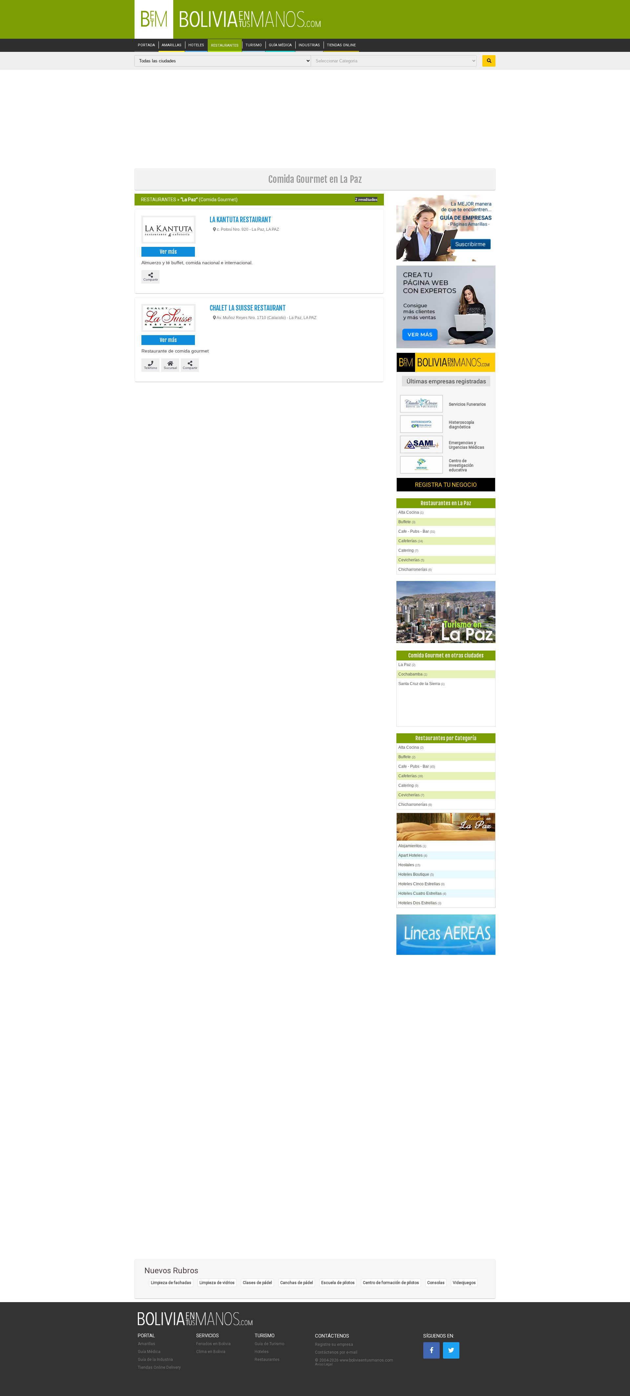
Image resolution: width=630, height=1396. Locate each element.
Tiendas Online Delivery (159, 1367)
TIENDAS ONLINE (341, 45)
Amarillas (146, 1344)
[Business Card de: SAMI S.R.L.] (446, 452)
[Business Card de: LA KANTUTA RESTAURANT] (168, 230)
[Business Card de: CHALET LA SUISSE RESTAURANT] (168, 318)
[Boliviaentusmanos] (154, 25)
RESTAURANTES (225, 45)
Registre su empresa (334, 1344)
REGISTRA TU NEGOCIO (446, 484)
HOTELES (196, 45)
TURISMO (253, 45)
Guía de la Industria (155, 1359)
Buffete (406, 522)
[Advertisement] (315, 119)
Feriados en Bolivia (213, 1344)
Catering (408, 550)
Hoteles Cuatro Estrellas (422, 893)
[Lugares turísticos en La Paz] (445, 612)
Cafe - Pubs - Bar (416, 531)
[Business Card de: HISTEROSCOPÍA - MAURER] (446, 431)
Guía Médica (149, 1351)
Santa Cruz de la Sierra (421, 683)
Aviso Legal (324, 1364)
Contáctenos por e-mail (336, 1352)
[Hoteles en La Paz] (446, 827)
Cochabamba (412, 674)
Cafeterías (410, 541)
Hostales (409, 865)
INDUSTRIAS (309, 45)
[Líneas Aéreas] (445, 935)
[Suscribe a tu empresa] (445, 228)
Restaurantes (267, 1359)
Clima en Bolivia (210, 1351)
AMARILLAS (171, 45)
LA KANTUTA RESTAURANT (240, 220)
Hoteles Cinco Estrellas (421, 884)
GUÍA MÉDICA (280, 45)
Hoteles (262, 1351)
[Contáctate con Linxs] (445, 307)
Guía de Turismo (269, 1344)
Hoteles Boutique (416, 874)
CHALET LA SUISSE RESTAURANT (248, 308)
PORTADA (146, 45)
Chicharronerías (415, 569)
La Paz (406, 664)
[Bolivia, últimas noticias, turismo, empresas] (195, 1324)
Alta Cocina (411, 512)
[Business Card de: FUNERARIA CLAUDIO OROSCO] (446, 411)
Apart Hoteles (412, 855)
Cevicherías (411, 560)
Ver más (168, 251)
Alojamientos (412, 846)
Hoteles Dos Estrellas (419, 903)
